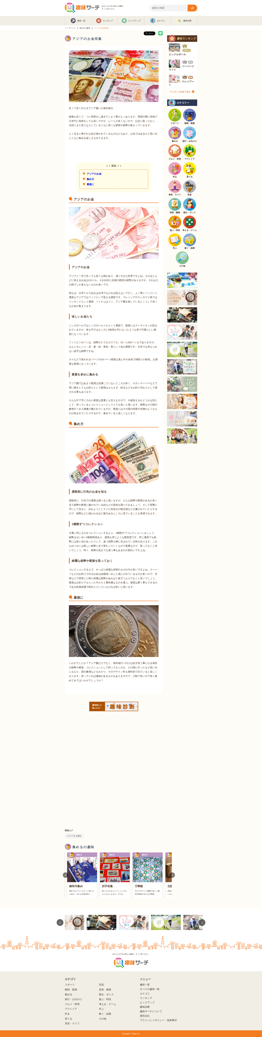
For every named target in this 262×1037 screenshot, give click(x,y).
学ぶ (101, 1009)
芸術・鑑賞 (105, 989)
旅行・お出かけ (73, 999)
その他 (102, 1018)
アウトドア (71, 1009)
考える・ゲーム (107, 1004)
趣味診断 (145, 1007)
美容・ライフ (72, 1023)
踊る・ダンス (106, 994)
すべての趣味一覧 (150, 989)
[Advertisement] (114, 151)
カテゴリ (145, 993)
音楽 (101, 984)
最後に (90, 184)
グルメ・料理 (72, 1004)
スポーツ (70, 984)
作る (67, 1013)
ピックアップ (147, 1002)
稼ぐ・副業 (105, 1013)
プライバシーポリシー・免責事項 (158, 1020)
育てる (68, 1018)
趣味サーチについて (151, 1011)
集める (68, 994)
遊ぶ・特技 (105, 999)
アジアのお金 (94, 173)
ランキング (146, 998)
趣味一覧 (145, 984)
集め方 (90, 179)
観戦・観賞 (71, 989)
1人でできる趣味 (74, 836)
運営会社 (145, 1016)
